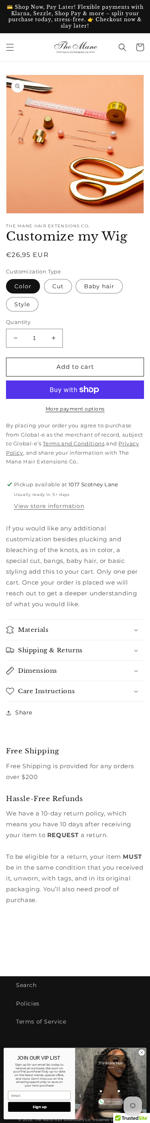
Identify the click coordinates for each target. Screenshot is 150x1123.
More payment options (75, 409)
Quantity (18, 322)
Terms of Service (41, 1021)
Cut (58, 286)
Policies (28, 1003)
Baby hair (99, 286)
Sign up (39, 1106)
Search (26, 985)
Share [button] (23, 712)
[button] (10, 47)
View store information (49, 506)
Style (22, 304)
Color (23, 286)
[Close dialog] (141, 1052)
